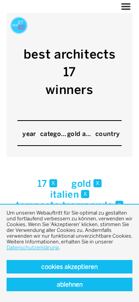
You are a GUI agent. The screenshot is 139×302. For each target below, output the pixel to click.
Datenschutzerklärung (33, 247)
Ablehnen (70, 284)
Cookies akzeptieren (69, 266)
